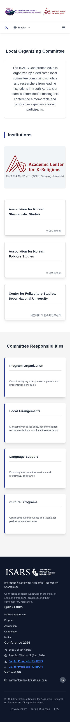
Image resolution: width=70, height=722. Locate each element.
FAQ (56, 708)
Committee (10, 631)
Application (10, 625)
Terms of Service (40, 708)
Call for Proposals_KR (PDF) (26, 666)
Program (9, 620)
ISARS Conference (15, 614)
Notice (7, 637)
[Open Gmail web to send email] (63, 680)
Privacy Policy (19, 708)
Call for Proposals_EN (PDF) (26, 661)
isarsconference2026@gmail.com (28, 679)
